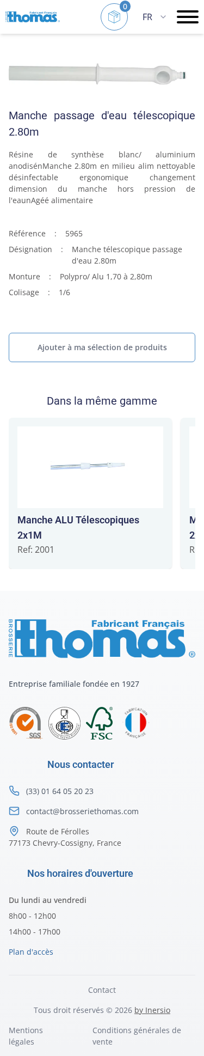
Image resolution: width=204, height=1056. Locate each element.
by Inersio (152, 1010)
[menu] (188, 17)
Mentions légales (26, 1036)
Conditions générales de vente (136, 1036)
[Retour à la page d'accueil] (32, 17)
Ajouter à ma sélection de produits (102, 347)
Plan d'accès (31, 952)
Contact (102, 990)
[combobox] (154, 16)
